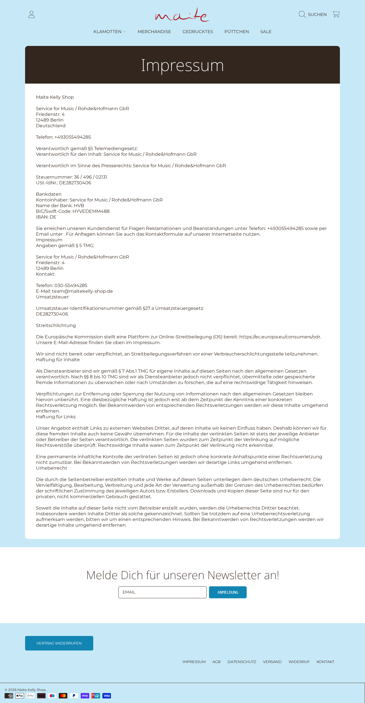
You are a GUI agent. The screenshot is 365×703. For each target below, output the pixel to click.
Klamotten (108, 31)
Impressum (194, 661)
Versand (272, 661)
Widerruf (299, 661)
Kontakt (325, 661)
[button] (314, 14)
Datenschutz (242, 661)
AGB (216, 661)
